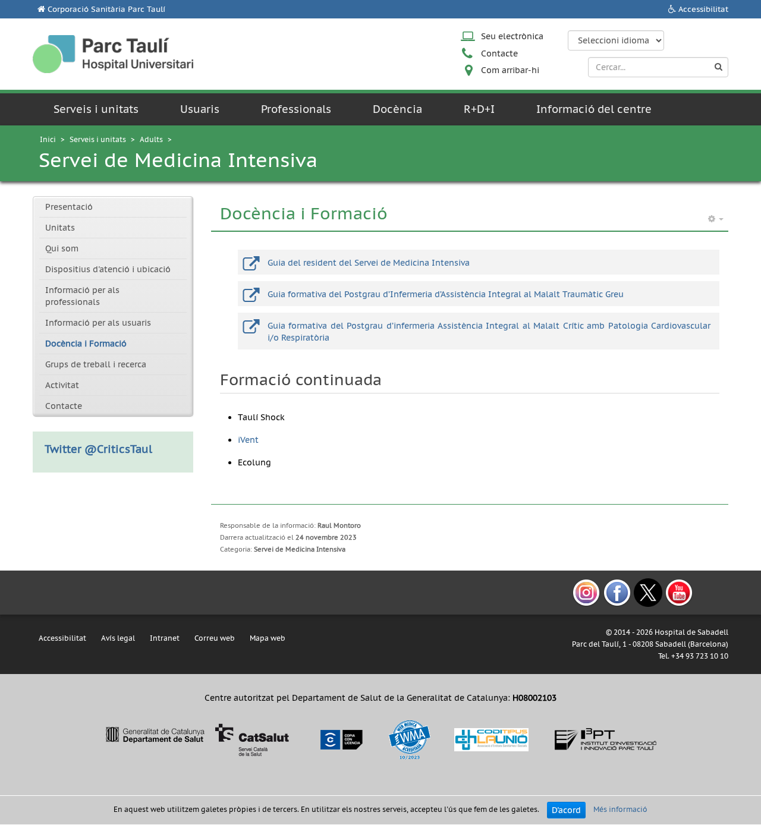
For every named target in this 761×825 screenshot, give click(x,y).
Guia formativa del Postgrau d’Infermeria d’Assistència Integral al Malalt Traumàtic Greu (446, 294)
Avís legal (118, 638)
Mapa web (267, 638)
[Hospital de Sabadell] (113, 54)
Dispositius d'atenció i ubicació (108, 269)
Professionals (296, 109)
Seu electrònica (512, 36)
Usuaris (199, 109)
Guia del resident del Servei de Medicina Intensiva (369, 262)
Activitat (62, 385)
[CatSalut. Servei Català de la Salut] (197, 738)
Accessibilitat (703, 9)
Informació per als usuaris (98, 322)
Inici (48, 139)
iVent (248, 439)
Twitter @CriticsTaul (98, 449)
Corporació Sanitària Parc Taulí (106, 9)
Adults (151, 139)
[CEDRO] (340, 738)
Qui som (61, 248)
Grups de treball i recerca (95, 364)
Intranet (165, 638)
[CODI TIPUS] (491, 738)
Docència (397, 109)
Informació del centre (594, 109)
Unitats (60, 227)
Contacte (499, 53)
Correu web (214, 638)
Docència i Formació (86, 343)
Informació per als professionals (82, 296)
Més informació (620, 809)
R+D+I (479, 109)
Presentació (69, 206)
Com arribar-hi (510, 70)
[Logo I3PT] (605, 738)
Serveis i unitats (96, 109)
